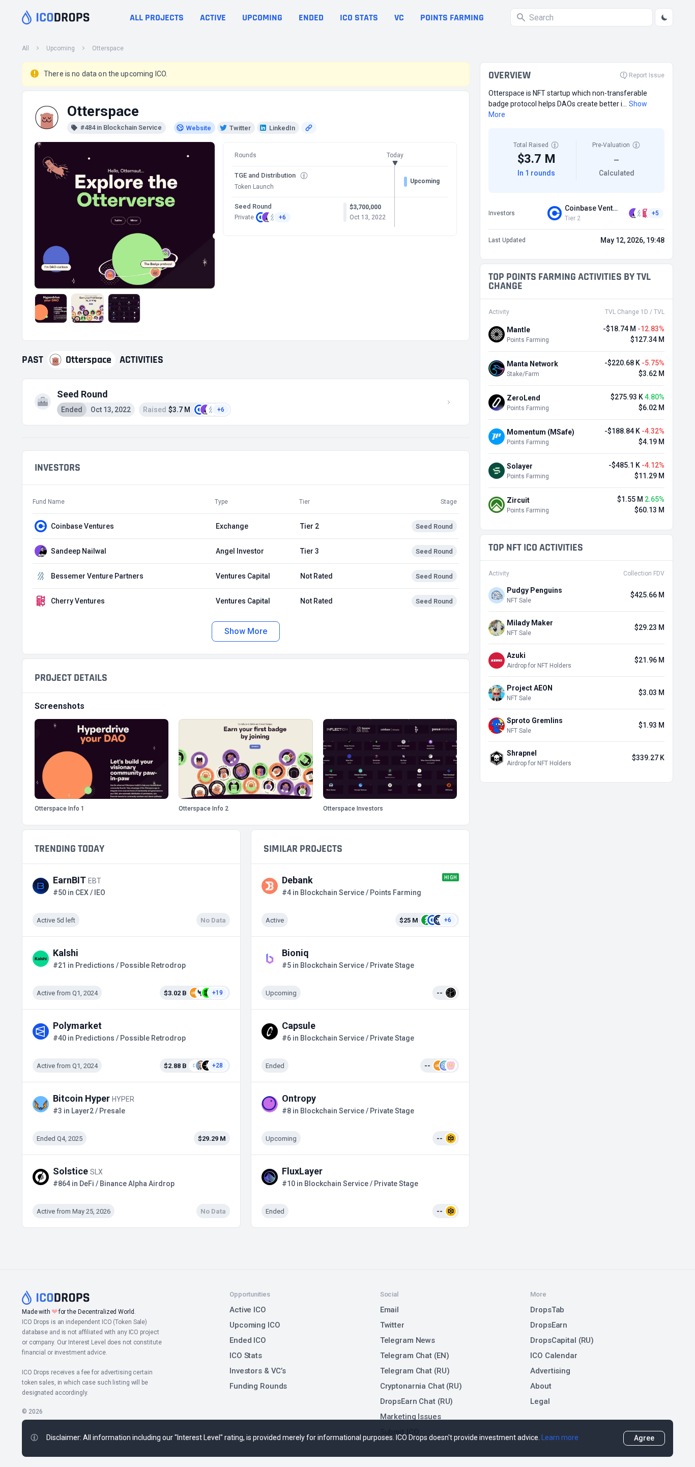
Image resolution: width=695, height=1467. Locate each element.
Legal (539, 1401)
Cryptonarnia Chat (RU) (421, 1386)
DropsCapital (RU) (562, 1340)
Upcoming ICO (254, 1325)
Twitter (392, 1325)
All (25, 48)
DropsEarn (548, 1325)
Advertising (550, 1370)
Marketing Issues (410, 1416)
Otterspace (108, 48)
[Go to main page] (56, 17)
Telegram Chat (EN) (414, 1355)
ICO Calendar (553, 1355)
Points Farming (452, 17)
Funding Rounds (258, 1386)
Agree (644, 1438)
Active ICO (247, 1309)
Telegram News (407, 1340)
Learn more (559, 1437)
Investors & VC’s (257, 1370)
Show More (245, 631)
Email (389, 1309)
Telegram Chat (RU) (415, 1370)
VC (399, 17)
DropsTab (547, 1309)
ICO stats (359, 17)
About (540, 1386)
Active (213, 17)
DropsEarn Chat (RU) (416, 1401)
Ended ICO (247, 1340)
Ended (311, 17)
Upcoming (262, 17)
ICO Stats (245, 1355)
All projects (157, 17)
